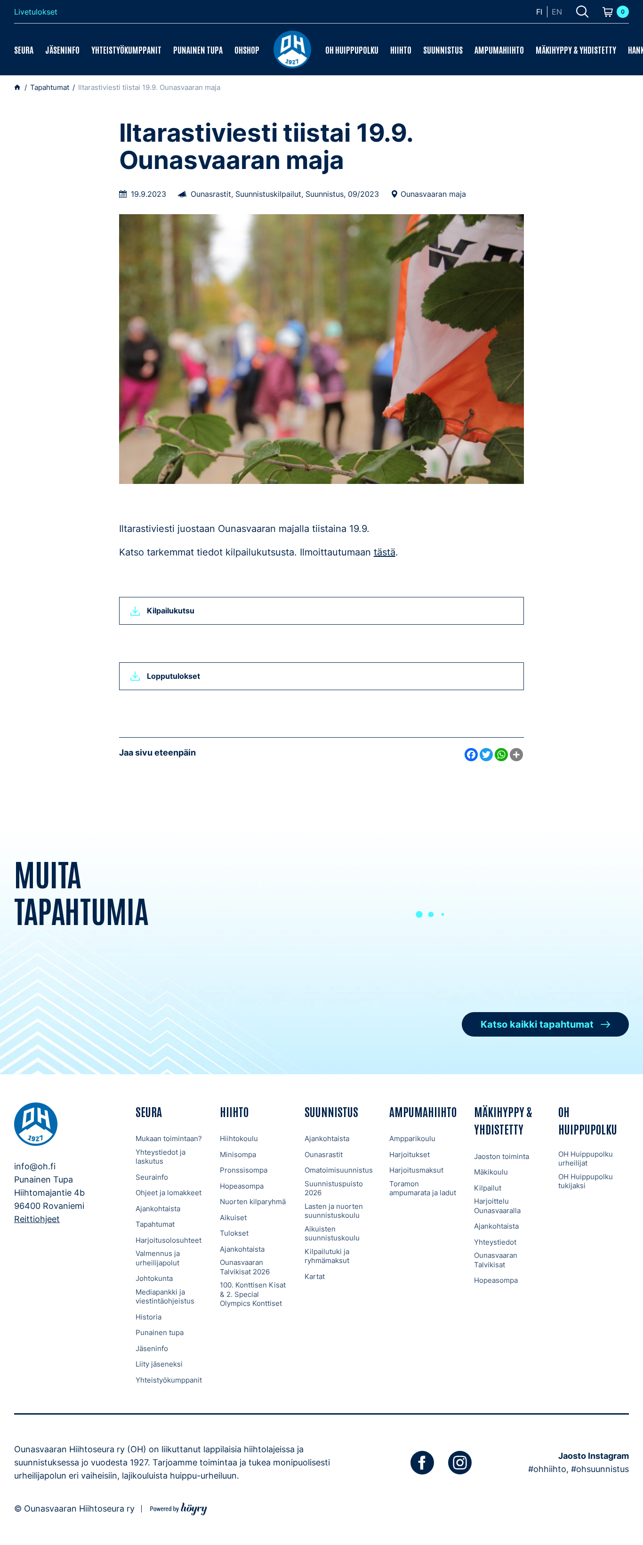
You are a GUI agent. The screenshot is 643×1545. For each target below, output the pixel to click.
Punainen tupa (198, 49)
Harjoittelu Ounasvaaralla (497, 1206)
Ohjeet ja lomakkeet (168, 1192)
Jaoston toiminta (501, 1156)
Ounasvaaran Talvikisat (495, 1260)
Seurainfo (152, 1177)
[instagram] (460, 1462)
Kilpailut (487, 1187)
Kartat (315, 1276)
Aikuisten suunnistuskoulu (332, 1233)
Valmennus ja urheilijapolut (158, 1258)
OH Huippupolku (351, 49)
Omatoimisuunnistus (339, 1170)
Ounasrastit (324, 1154)
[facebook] (422, 1462)
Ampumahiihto (499, 49)
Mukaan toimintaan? (169, 1138)
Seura (23, 49)
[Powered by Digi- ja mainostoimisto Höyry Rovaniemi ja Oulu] (178, 1508)
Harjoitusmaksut (416, 1170)
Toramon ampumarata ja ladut (422, 1188)
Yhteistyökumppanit (126, 49)
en (557, 11)
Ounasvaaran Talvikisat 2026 (245, 1267)
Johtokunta (154, 1278)
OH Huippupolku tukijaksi (585, 1181)
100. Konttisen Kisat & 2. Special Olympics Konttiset (253, 1294)
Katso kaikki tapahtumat (537, 1024)
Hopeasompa (242, 1186)
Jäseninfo (62, 49)
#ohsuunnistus (600, 1469)
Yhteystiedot (495, 1242)
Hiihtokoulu (239, 1138)
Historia (148, 1316)
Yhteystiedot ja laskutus (160, 1157)
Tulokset (234, 1233)
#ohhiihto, (548, 1469)
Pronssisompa (243, 1170)
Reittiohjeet (37, 1219)
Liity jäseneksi (159, 1364)
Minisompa (238, 1154)
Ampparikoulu (412, 1138)
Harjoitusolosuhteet (168, 1240)
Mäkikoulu (491, 1171)
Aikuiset (233, 1217)
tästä (384, 552)
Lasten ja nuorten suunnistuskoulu (334, 1211)
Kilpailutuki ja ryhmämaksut (327, 1256)
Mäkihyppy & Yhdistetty (576, 49)
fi (539, 11)
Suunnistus (443, 49)
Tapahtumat (155, 1224)
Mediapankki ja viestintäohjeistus (165, 1297)
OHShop (246, 49)
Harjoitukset (409, 1154)
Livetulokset (35, 11)
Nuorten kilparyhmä (253, 1201)
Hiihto (400, 49)
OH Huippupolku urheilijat (585, 1159)
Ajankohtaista (158, 1208)
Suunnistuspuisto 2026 (334, 1188)
